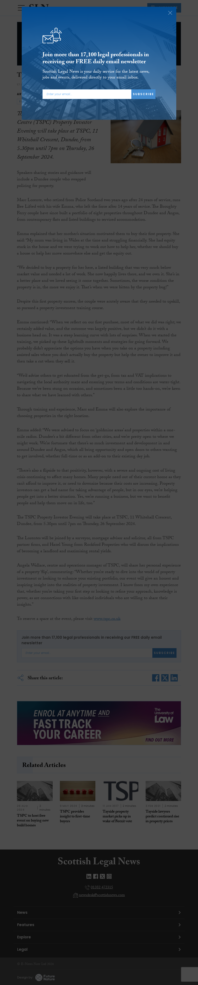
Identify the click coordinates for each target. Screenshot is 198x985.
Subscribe (143, 94)
